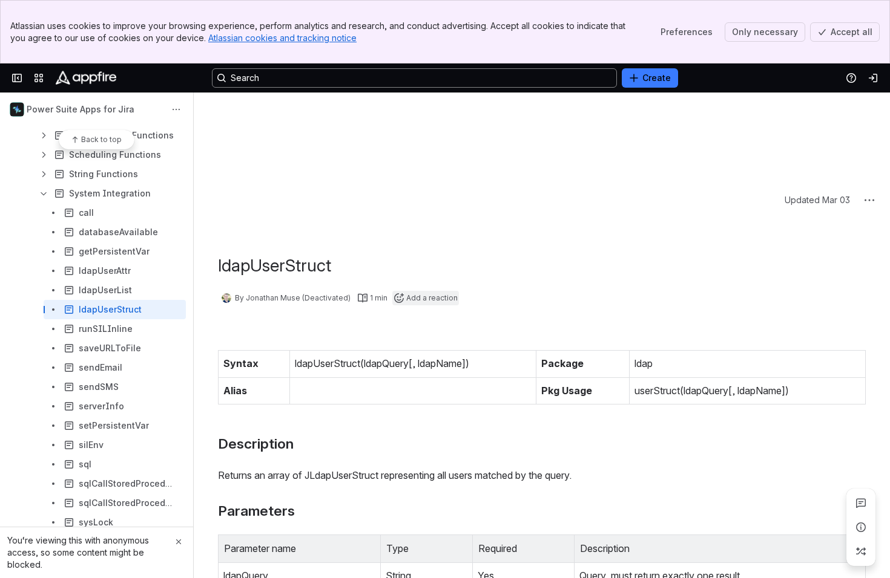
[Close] (178, 541)
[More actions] (176, 109)
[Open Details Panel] (861, 527)
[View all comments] (861, 503)
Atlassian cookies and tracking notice (282, 38)
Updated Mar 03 (817, 109)
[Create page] (861, 551)
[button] (368, 456)
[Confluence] (86, 78)
